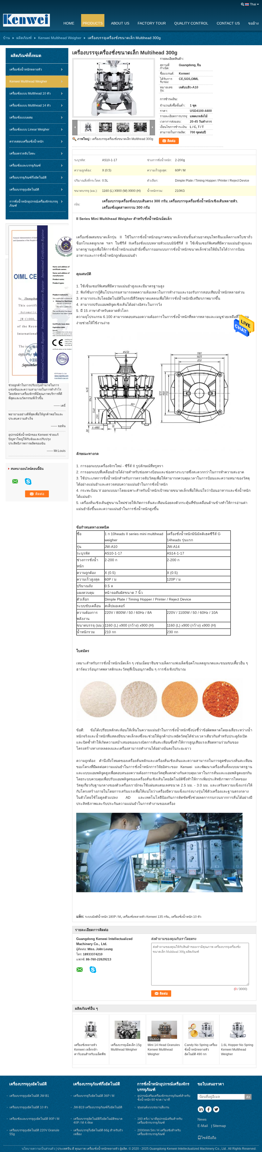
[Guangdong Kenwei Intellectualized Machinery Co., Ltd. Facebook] (208, 1110)
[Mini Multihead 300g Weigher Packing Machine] (114, 88)
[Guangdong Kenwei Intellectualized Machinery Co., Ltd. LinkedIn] (201, 1110)
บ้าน (6, 38)
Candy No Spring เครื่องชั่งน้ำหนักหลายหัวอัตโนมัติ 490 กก (200, 1049)
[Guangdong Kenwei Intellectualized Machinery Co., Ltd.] (30, 20)
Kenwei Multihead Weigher (59, 38)
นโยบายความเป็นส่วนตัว (38, 1148)
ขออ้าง (253, 23)
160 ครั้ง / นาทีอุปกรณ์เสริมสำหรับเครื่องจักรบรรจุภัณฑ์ (159, 1120)
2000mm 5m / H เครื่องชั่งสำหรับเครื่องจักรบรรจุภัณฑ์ (159, 1132)
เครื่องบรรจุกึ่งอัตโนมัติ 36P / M (93, 1096)
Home (68, 23)
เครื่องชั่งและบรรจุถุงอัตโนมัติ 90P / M (34, 1119)
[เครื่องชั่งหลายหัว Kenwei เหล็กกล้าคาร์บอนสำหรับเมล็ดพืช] (91, 1030)
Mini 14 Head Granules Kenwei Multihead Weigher (164, 1049)
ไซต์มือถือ (208, 1138)
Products (93, 23)
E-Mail (203, 1126)
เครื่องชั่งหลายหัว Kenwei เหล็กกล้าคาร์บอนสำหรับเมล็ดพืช (90, 1049)
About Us (120, 23)
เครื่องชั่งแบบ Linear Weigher (29, 129)
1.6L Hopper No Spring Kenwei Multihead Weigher (237, 1049)
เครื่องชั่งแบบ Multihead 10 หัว (30, 93)
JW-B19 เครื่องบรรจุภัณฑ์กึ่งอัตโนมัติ (97, 1107)
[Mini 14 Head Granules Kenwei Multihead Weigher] (164, 1030)
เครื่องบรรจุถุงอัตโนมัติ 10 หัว (28, 1107)
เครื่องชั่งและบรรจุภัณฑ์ (25, 165)
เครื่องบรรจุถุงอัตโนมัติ (24, 189)
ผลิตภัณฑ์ (24, 38)
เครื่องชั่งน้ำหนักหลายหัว (25, 69)
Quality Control (191, 23)
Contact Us (228, 23)
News (202, 1119)
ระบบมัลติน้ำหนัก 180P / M (103, 917)
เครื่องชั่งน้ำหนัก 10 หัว (186, 917)
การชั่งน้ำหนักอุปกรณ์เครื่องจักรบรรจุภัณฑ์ (33, 203)
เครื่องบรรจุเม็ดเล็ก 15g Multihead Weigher (126, 1047)
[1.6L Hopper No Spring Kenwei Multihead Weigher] (238, 1030)
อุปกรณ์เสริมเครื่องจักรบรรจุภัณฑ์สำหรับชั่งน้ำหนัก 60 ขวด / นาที (163, 1097)
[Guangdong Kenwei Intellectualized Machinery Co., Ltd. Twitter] (216, 1110)
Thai (253, 4)
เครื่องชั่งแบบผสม (21, 117)
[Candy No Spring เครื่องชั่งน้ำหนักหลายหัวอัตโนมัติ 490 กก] (201, 1030)
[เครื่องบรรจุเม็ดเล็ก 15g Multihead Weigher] (127, 1030)
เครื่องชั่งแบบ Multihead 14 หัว (30, 105)
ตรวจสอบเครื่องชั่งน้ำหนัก (26, 141)
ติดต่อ (171, 141)
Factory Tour (152, 23)
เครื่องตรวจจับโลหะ (22, 153)
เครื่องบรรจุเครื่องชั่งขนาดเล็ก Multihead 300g (122, 139)
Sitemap (219, 1126)
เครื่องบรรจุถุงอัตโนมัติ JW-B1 (29, 1096)
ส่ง (248, 1097)
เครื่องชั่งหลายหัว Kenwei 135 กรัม (146, 917)
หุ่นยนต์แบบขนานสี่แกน (153, 1107)
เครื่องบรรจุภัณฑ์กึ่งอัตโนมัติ (28, 177)
